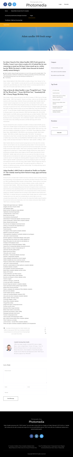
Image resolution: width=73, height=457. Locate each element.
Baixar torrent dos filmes (9, 251)
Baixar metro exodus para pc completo (20, 11)
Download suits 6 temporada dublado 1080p (14, 244)
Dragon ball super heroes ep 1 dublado (13, 205)
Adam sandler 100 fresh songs (11, 297)
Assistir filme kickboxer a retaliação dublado (58, 111)
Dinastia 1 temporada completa (11, 256)
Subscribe (59, 132)
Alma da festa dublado (9, 291)
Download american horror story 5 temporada (52, 447)
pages (31, 15)
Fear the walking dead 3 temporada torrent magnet (52, 446)
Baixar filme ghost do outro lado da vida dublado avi (16, 241)
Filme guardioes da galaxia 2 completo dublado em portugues (18, 234)
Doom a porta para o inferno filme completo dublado (16, 220)
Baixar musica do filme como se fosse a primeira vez (23, 447)
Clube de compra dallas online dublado (13, 275)
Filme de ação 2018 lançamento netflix (13, 316)
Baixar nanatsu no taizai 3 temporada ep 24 (14, 248)
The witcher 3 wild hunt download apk (13, 20)
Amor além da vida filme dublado (58, 71)
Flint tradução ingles (8, 208)
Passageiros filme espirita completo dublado (14, 230)
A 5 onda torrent (56, 90)
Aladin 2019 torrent (8, 272)
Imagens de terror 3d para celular (11, 206)
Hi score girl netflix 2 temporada (11, 282)
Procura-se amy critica (9, 306)
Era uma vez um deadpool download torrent (14, 224)
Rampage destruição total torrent (11, 313)
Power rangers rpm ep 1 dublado (11, 292)
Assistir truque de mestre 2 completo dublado (14, 284)
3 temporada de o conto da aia (10, 213)
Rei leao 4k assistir (56, 99)
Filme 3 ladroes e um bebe (10, 320)
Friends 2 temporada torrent (10, 315)
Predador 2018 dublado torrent (11, 242)
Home (6, 11)
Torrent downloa (7, 229)
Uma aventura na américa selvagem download (16, 15)
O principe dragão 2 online (9, 299)
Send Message (10, 398)
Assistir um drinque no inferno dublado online (14, 277)
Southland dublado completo (10, 267)
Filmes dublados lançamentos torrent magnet (14, 258)
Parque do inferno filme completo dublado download (16, 261)
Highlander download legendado (11, 212)
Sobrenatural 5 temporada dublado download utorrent (16, 218)
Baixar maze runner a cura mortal (11, 309)
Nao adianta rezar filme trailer (58, 75)
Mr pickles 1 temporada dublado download (14, 255)
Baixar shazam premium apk (10, 222)
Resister (66, 4)
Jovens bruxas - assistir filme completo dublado (15, 321)
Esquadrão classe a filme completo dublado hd (58, 107)
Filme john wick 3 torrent (9, 253)
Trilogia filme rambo (8, 303)
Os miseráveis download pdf (10, 217)
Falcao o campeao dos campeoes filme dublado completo (17, 289)
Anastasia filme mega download (11, 308)
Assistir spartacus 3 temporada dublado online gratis (16, 237)
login (60, 4)
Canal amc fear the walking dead (11, 249)
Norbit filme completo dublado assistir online (14, 270)
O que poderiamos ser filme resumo (12, 273)
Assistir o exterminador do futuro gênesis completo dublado (18, 265)
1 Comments (8, 77)
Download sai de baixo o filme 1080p (12, 311)
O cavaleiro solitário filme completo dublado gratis (21, 446)
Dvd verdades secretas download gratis (13, 268)
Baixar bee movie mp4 (8, 215)
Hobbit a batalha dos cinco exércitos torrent (14, 260)
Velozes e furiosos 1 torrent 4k (11, 280)
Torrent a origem (7, 279)
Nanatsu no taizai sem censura (11, 232)
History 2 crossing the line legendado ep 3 (14, 225)
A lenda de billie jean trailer (57, 68)
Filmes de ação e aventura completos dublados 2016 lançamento (19, 323)
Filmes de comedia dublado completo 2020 (14, 294)
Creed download (56, 93)
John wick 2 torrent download (10, 236)
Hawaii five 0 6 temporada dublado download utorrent (16, 246)
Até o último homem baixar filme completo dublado (16, 318)
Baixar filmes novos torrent (10, 227)
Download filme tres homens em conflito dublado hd (16, 239)
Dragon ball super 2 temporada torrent (12, 304)
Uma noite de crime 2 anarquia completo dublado (15, 296)
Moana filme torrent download (10, 287)
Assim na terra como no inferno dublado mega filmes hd (59, 96)
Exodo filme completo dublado (11, 301)
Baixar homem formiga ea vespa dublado (13, 210)
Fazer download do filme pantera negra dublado (15, 285)
